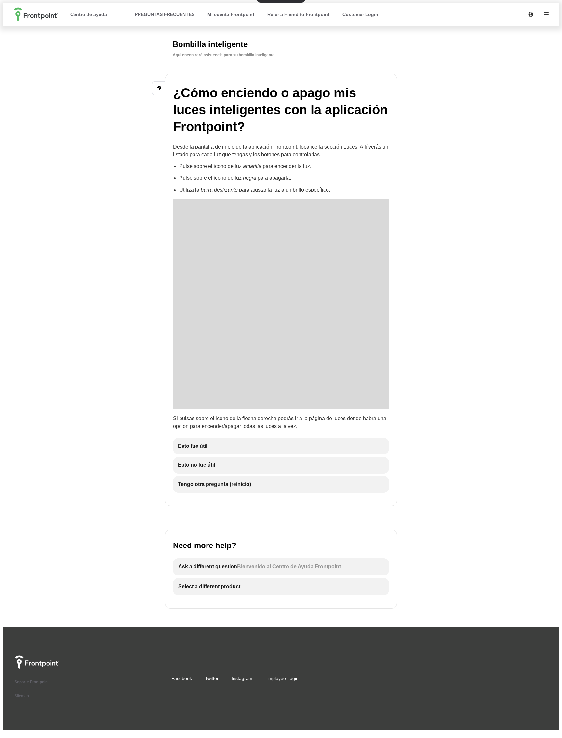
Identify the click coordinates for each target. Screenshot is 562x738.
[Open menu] (546, 14)
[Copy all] (158, 88)
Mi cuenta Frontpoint (230, 14)
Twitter (212, 678)
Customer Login (360, 14)
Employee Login (282, 678)
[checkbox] (281, 446)
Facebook (181, 678)
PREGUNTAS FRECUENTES (164, 14)
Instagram (242, 678)
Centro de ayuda (88, 14)
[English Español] (531, 14)
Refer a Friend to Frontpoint (298, 14)
